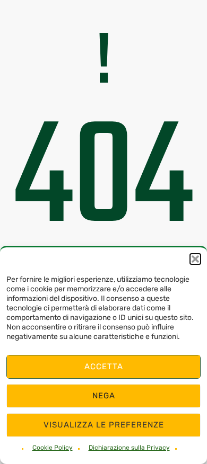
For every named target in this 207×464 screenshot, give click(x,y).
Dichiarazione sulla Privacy (129, 447)
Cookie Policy (52, 447)
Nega (103, 395)
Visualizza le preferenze (104, 425)
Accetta (103, 366)
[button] (195, 259)
